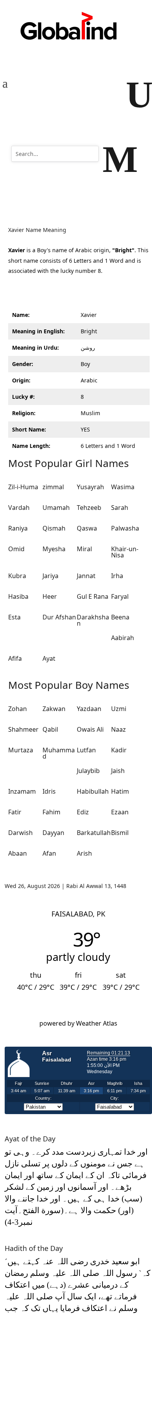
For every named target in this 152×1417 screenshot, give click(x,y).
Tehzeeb (89, 507)
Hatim (120, 791)
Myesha (53, 549)
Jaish (118, 770)
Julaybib (88, 770)
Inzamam (22, 791)
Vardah (19, 507)
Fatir (14, 812)
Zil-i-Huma (23, 487)
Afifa (15, 658)
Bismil (120, 832)
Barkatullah (94, 832)
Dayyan (53, 832)
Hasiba (18, 596)
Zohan (17, 708)
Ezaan (120, 812)
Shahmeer (23, 729)
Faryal (120, 596)
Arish (84, 853)
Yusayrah (90, 487)
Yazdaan (89, 708)
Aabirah (122, 637)
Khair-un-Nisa (124, 552)
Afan (49, 853)
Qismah (53, 528)
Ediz (83, 812)
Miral (84, 549)
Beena (120, 617)
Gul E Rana (92, 596)
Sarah (119, 507)
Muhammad (58, 753)
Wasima (122, 487)
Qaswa (87, 528)
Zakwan (53, 708)
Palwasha (125, 528)
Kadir (119, 750)
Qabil (50, 729)
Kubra (17, 575)
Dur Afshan (59, 617)
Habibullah (93, 791)
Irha (117, 575)
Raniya (18, 528)
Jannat (86, 575)
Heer (49, 596)
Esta (14, 617)
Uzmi (118, 708)
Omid (16, 549)
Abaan (17, 853)
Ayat (48, 658)
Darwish (20, 832)
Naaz (118, 729)
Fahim (51, 812)
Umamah (56, 507)
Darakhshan (93, 620)
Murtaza (20, 750)
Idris (49, 791)
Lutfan (86, 750)
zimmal (53, 487)
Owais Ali (90, 729)
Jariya (50, 575)
